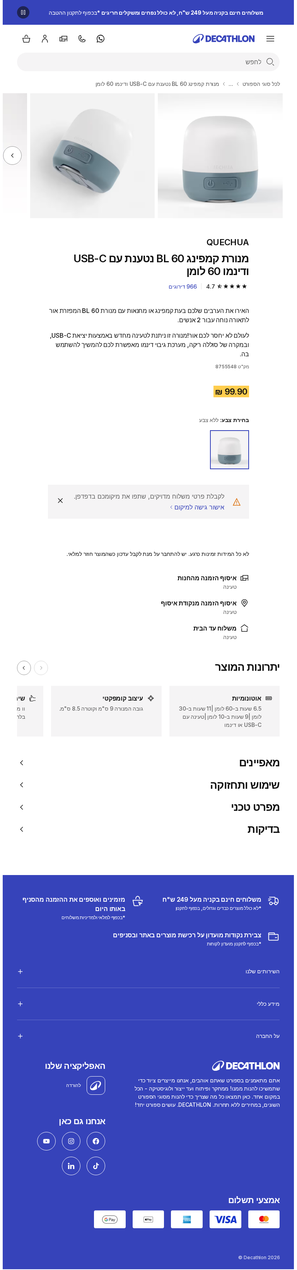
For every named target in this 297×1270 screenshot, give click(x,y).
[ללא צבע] (226, 449)
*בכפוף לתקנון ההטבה (153, 12)
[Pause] (20, 12)
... (228, 83)
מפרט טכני (252, 807)
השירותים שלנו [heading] (260, 971)
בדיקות (261, 829)
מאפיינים (256, 762)
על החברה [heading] (265, 1035)
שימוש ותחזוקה (242, 785)
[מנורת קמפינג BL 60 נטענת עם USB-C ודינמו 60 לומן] (217, 155)
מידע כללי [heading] (265, 1003)
